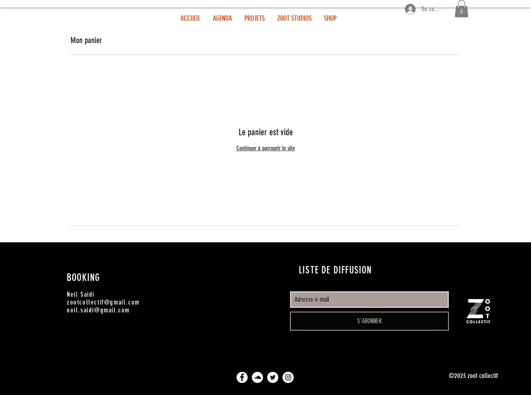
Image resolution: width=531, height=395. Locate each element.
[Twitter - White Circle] (272, 377)
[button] (461, 8)
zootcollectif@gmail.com (103, 302)
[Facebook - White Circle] (242, 377)
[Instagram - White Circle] (288, 377)
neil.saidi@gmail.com (98, 310)
